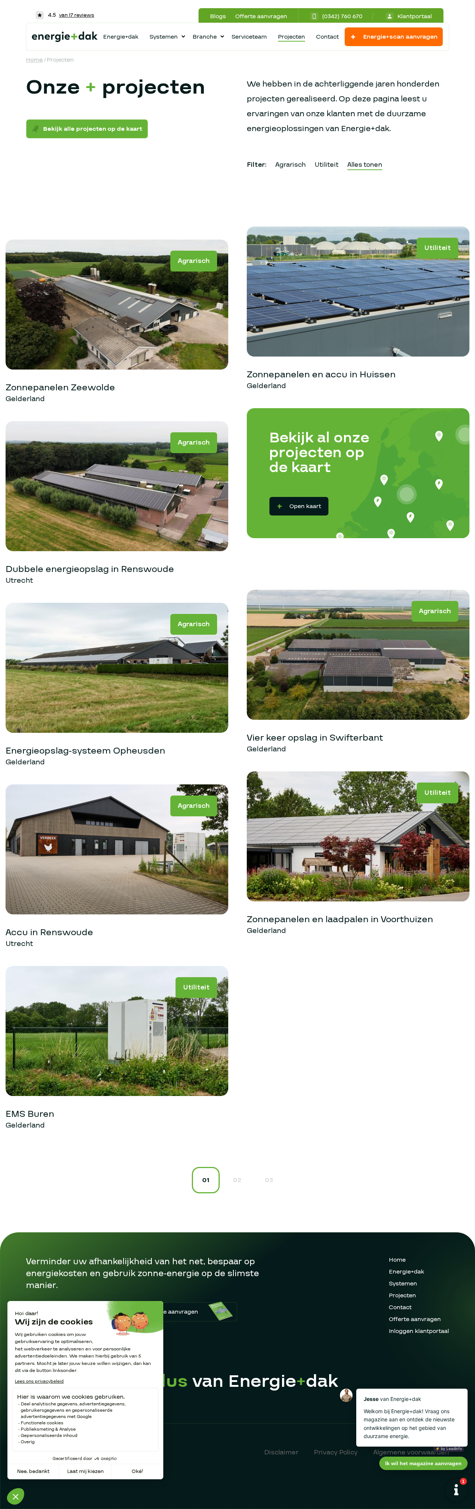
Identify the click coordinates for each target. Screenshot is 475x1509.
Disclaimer (281, 1452)
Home (34, 60)
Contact (327, 37)
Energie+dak (120, 37)
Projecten (291, 37)
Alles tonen (364, 164)
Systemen (403, 1283)
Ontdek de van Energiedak (194, 1381)
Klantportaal (414, 16)
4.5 (70, 15)
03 (269, 1180)
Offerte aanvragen (261, 16)
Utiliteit (326, 164)
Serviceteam (249, 37)
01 (205, 1180)
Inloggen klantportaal (419, 1331)
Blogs (218, 16)
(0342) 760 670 (342, 16)
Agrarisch (290, 164)
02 (237, 1180)
